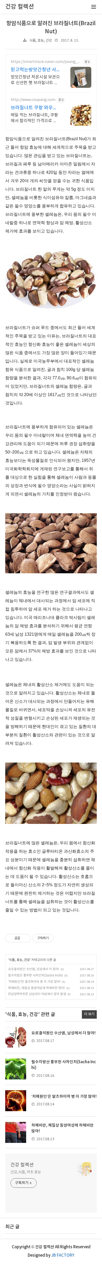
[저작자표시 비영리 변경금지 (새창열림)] (60, 938)
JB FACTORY (62, 1255)
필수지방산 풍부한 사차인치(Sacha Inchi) (35, 975)
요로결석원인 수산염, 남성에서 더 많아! (33, 969)
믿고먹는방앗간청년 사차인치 (33, 70)
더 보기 (89, 1014)
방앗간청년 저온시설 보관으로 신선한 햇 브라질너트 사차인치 (35, 80)
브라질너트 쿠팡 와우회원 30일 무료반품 (34, 108)
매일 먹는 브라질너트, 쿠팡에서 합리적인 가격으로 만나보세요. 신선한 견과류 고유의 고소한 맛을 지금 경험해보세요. (34, 118)
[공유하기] (25, 938)
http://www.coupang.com (33, 100)
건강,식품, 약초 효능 (25, 1172)
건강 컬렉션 (22, 1165)
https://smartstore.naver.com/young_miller (46, 62)
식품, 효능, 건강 (40, 41)
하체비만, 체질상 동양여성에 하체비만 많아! (36, 988)
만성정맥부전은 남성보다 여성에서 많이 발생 (37, 994)
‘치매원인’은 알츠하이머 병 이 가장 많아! (34, 982)
